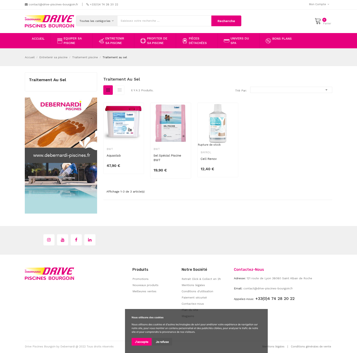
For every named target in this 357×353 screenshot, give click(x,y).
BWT (110, 149)
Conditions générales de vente (311, 346)
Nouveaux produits (145, 285)
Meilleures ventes (144, 291)
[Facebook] (76, 239)
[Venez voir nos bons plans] (61, 155)
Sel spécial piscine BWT (167, 158)
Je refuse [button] (162, 341)
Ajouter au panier (125, 163)
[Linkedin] (89, 239)
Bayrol (206, 152)
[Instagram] (49, 239)
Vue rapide (138, 112)
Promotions (140, 278)
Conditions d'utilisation (197, 291)
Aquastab (114, 155)
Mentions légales (193, 285)
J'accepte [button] (141, 341)
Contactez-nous (193, 303)
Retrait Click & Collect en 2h (201, 278)
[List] (119, 90)
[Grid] (108, 90)
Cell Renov (209, 159)
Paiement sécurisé (194, 297)
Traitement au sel (47, 80)
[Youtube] (62, 239)
